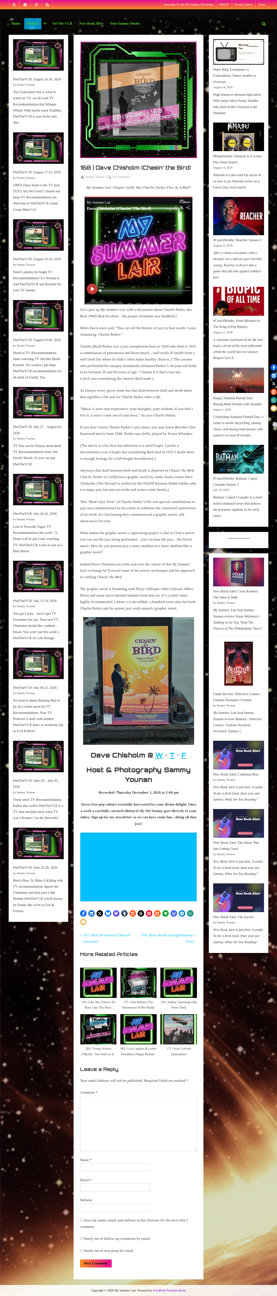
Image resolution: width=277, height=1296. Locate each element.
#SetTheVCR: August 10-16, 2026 (37, 259)
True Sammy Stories (125, 23)
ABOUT (224, 4)
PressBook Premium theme (169, 1290)
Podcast (33, 23)
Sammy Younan (95, 177)
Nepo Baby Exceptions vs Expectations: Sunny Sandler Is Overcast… (234, 76)
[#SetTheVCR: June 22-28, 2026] (38, 844)
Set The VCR (62, 23)
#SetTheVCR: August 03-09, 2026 (37, 340)
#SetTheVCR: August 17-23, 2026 (37, 172)
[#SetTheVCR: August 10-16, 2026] (38, 236)
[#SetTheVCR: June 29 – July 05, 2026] (38, 757)
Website (86, 1200)
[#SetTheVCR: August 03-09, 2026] (38, 317)
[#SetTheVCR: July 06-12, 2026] (38, 664)
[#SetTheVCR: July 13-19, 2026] (38, 577)
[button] (83, 913)
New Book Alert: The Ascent (233, 917)
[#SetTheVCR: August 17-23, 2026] (38, 149)
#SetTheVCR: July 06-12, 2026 (35, 687)
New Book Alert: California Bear (236, 774)
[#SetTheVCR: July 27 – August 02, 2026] (38, 403)
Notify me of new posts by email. (109, 1251)
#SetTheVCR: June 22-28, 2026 (35, 867)
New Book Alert (91, 23)
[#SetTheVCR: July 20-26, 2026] (38, 490)
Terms (262, 4)
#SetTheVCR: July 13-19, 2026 (35, 601)
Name (86, 1160)
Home (15, 23)
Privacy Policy (244, 4)
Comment (89, 1092)
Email (86, 1180)
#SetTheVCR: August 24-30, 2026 (37, 79)
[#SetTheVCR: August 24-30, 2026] (38, 56)
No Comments (121, 177)
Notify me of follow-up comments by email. (117, 1239)
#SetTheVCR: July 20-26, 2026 (35, 514)
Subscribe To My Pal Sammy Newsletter (188, 4)
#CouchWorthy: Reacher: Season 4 (237, 240)
